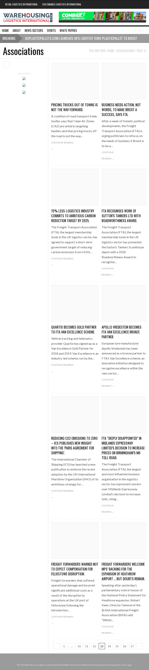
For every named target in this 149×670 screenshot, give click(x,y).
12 (94, 646)
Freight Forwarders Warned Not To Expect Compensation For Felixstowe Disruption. (74, 569)
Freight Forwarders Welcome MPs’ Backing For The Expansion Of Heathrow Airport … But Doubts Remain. (123, 571)
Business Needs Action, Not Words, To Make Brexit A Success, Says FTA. (121, 109)
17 (132, 646)
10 (79, 646)
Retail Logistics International (21, 4)
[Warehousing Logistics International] (28, 17)
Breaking (9, 38)
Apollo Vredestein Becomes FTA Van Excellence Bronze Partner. (121, 332)
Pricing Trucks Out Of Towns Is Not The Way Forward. (74, 107)
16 (124, 646)
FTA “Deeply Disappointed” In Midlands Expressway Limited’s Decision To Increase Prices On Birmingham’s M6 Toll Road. (123, 448)
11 (86, 646)
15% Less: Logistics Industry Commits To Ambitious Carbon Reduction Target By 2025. (73, 215)
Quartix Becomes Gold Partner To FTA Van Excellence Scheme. (73, 329)
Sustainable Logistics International (61, 4)
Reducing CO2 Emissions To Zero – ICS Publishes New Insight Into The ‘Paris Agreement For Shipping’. (74, 445)
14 (109, 646)
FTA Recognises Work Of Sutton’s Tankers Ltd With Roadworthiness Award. (121, 215)
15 (117, 646)
